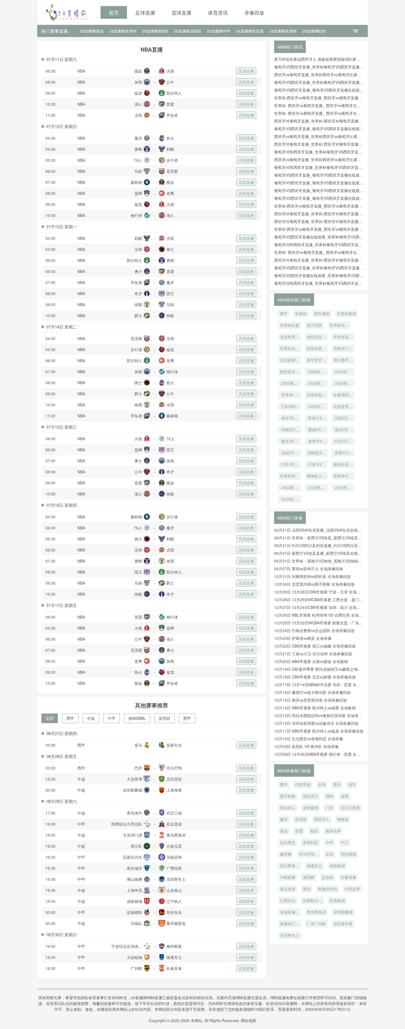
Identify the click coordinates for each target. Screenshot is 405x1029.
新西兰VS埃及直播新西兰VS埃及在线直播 (343, 453)
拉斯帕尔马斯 (312, 901)
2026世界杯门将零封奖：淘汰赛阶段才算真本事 (316, 372)
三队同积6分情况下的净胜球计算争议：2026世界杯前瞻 (289, 407)
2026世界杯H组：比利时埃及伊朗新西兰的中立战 (289, 499)
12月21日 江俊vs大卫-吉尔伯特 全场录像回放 (313, 653)
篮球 (345, 796)
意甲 (337, 784)
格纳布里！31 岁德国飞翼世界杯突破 (343, 465)
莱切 (306, 889)
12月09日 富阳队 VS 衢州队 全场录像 (306, 746)
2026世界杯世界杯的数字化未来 (343, 372)
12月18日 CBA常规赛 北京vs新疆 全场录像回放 (315, 677)
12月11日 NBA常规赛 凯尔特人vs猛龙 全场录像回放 (318, 731)
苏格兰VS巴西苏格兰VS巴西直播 (316, 418)
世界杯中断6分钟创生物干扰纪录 (343, 476)
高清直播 (246, 71)
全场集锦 (337, 900)
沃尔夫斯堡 (350, 807)
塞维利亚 (310, 842)
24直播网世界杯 (123, 31)
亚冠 (329, 854)
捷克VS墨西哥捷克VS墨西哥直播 (289, 441)
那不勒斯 (287, 796)
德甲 (352, 784)
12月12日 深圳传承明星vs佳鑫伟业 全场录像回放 (316, 723)
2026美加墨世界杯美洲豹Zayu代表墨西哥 (343, 383)
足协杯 (327, 877)
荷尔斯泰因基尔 (289, 866)
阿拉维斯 (348, 854)
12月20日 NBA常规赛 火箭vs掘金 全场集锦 (311, 661)
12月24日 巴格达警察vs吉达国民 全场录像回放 (314, 630)
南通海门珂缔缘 (289, 924)
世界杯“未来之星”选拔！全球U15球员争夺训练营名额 (289, 395)
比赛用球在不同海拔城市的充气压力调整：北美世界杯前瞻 (343, 395)
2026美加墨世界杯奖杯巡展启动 (289, 383)
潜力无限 (314, 325)
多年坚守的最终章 (316, 360)
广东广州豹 (316, 923)
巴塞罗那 (302, 784)
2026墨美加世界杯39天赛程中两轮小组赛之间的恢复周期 (289, 488)
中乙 (345, 842)
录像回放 (254, 12)
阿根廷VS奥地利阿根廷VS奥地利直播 (289, 430)
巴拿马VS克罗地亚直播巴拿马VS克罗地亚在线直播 (316, 465)
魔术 (284, 819)
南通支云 (314, 865)
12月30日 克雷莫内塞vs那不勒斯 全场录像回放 (314, 584)
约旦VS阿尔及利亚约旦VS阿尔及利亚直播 (289, 465)
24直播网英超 (92, 31)
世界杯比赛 (289, 325)
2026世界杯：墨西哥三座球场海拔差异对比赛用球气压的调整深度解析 (316, 407)
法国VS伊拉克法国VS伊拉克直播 (343, 418)
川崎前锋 (287, 877)
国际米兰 (310, 796)
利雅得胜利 (327, 889)
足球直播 (145, 12)
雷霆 (299, 831)
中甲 (111, 718)
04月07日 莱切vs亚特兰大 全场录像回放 (308, 568)
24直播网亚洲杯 (283, 31)
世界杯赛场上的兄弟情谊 (316, 349)
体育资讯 (218, 12)
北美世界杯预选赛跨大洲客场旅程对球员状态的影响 (289, 337)
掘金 (284, 831)
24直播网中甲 (219, 31)
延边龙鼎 (287, 889)
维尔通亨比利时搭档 (343, 360)
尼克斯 (301, 819)
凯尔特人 (287, 807)
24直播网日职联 (187, 31)
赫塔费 (285, 854)
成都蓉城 (337, 865)
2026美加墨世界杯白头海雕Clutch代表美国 (316, 383)
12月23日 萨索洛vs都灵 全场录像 (302, 638)
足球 (322, 784)
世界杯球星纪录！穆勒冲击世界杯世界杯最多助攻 (289, 476)
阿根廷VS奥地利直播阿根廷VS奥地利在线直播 (316, 453)
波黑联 (164, 718)
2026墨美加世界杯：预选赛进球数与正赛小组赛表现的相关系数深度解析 (316, 488)
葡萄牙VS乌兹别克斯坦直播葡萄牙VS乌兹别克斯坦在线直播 (316, 441)
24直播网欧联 (314, 31)
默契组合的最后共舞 (289, 372)
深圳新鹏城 (343, 912)
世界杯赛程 (346, 313)
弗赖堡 (343, 819)
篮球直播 (181, 12)
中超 (91, 718)
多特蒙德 (310, 807)
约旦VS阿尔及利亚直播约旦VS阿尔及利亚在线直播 (343, 441)
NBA (81, 71)
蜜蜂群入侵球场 (316, 476)
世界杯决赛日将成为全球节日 (289, 349)
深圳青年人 (289, 935)
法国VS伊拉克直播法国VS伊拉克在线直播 (289, 453)
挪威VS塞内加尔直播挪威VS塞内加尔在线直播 (316, 430)
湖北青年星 (343, 923)
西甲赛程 (322, 313)
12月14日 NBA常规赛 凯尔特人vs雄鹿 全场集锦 (315, 707)
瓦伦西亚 (287, 842)
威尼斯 (308, 877)
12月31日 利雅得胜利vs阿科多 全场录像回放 (312, 576)
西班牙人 (322, 819)
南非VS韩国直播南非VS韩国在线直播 (289, 418)
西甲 (70, 718)
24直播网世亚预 (250, 31)
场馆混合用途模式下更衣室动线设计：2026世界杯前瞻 (316, 337)
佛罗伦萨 (333, 831)
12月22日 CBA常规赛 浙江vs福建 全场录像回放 (315, 646)
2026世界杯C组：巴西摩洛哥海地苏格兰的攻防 (343, 488)
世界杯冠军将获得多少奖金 (343, 337)
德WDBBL (137, 718)
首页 (114, 12)
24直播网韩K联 (155, 31)
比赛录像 (348, 877)
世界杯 (301, 313)
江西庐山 (287, 900)
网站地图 (248, 1020)
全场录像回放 (289, 912)
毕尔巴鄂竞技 (308, 854)
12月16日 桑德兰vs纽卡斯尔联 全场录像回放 (312, 692)
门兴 (329, 807)
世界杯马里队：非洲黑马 (339, 325)
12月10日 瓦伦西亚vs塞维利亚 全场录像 (308, 738)
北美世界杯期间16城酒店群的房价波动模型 (343, 407)
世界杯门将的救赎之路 (343, 349)
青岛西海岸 (316, 912)
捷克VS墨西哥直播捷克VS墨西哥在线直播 (343, 430)
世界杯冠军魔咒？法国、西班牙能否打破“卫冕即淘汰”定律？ (316, 395)
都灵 (314, 831)
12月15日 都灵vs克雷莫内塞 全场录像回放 (310, 700)
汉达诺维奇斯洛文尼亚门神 (289, 360)
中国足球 (352, 889)
